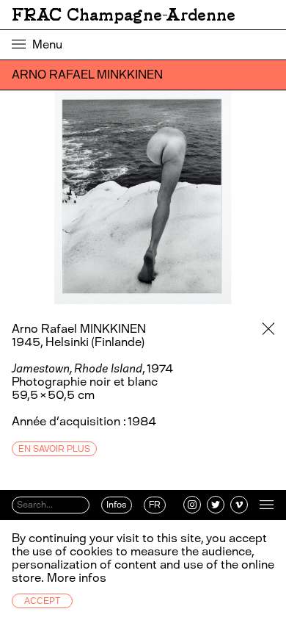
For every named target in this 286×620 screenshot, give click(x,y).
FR (155, 505)
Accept (42, 601)
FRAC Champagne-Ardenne (123, 14)
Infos (116, 505)
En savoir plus (54, 449)
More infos (76, 578)
